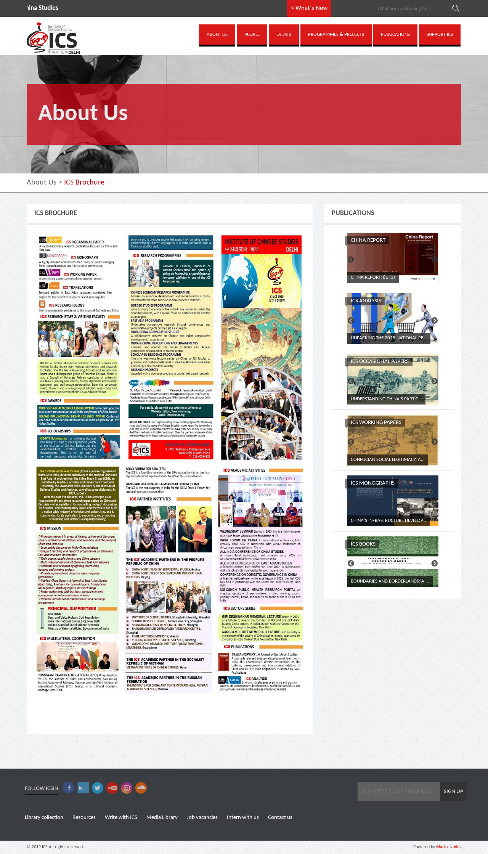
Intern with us (243, 817)
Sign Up (453, 792)
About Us (41, 182)
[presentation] (351, 260)
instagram (126, 788)
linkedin (83, 788)
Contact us (280, 817)
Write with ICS (121, 817)
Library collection (44, 817)
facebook (68, 788)
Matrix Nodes (448, 847)
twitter (97, 788)
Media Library (162, 817)
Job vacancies (202, 817)
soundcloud (141, 788)
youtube (112, 788)
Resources (84, 817)
